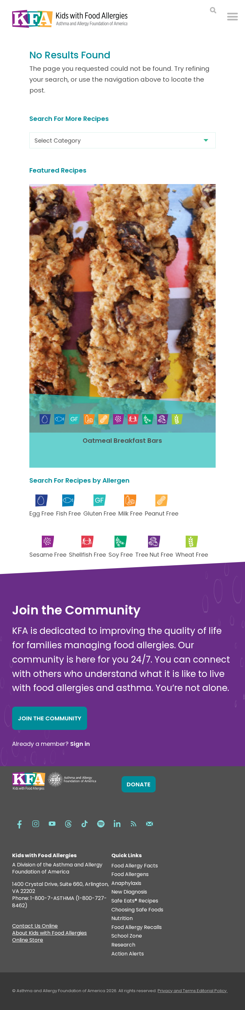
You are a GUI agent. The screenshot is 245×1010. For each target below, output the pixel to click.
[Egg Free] (45, 419)
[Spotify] (100, 823)
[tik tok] (84, 823)
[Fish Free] (59, 419)
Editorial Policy (211, 991)
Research (123, 945)
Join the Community (49, 718)
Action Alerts (127, 954)
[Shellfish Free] (133, 419)
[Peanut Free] (103, 419)
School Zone (126, 936)
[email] (149, 823)
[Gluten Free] (74, 419)
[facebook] (19, 823)
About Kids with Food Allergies (49, 934)
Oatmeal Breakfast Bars (122, 440)
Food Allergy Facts (134, 866)
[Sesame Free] (118, 419)
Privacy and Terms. (177, 991)
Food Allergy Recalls (136, 927)
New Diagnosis (129, 892)
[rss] (133, 823)
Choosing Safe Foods (137, 910)
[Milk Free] (89, 419)
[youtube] (52, 823)
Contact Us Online (35, 927)
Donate (139, 784)
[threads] (68, 823)
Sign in (80, 744)
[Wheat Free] (177, 419)
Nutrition (122, 918)
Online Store (27, 941)
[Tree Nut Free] (162, 419)
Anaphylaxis (126, 883)
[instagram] (35, 823)
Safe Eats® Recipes (134, 901)
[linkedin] (117, 823)
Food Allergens (130, 874)
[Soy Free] (147, 419)
